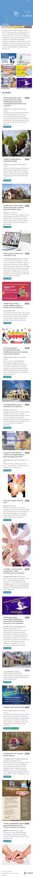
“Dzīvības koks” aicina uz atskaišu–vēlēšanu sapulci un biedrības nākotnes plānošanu (13, 305)
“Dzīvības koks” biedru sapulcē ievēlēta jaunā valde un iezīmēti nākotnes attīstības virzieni (13, 207)
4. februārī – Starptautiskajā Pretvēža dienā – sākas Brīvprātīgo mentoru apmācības (13, 571)
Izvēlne (16, 16)
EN (29, 1)
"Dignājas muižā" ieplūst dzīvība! (13, 707)
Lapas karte (4, 871)
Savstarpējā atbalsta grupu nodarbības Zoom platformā (12, 405)
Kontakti (10, 871)
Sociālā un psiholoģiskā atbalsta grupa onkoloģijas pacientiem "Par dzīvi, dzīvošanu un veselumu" (14, 825)
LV (26, 1)
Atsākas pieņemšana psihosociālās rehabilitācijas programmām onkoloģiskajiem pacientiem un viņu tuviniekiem (13, 620)
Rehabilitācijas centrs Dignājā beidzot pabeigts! (13, 754)
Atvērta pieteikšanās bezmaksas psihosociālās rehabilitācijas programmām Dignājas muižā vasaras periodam (15, 351)
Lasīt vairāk (7, 126)
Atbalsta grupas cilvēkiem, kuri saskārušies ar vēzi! (13, 254)
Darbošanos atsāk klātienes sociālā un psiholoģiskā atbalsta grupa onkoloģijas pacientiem (13, 455)
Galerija (15, 728)
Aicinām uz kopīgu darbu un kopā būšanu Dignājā (12, 160)
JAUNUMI (27, 98)
